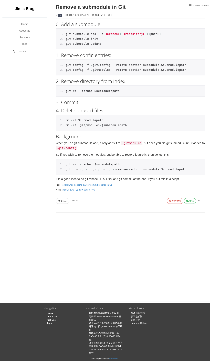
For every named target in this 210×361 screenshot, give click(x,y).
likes (64, 201)
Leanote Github (139, 323)
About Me (24, 30)
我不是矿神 (136, 316)
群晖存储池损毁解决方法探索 (104, 313)
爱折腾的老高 (138, 313)
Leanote (113, 358)
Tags (24, 43)
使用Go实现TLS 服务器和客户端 (78, 189)
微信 (191, 201)
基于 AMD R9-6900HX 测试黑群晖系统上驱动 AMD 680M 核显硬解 (106, 326)
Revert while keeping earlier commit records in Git (86, 184)
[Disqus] (130, 254)
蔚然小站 (135, 320)
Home (24, 24)
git (60, 15)
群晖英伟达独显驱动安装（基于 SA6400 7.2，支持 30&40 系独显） (105, 336)
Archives (25, 37)
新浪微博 (176, 201)
